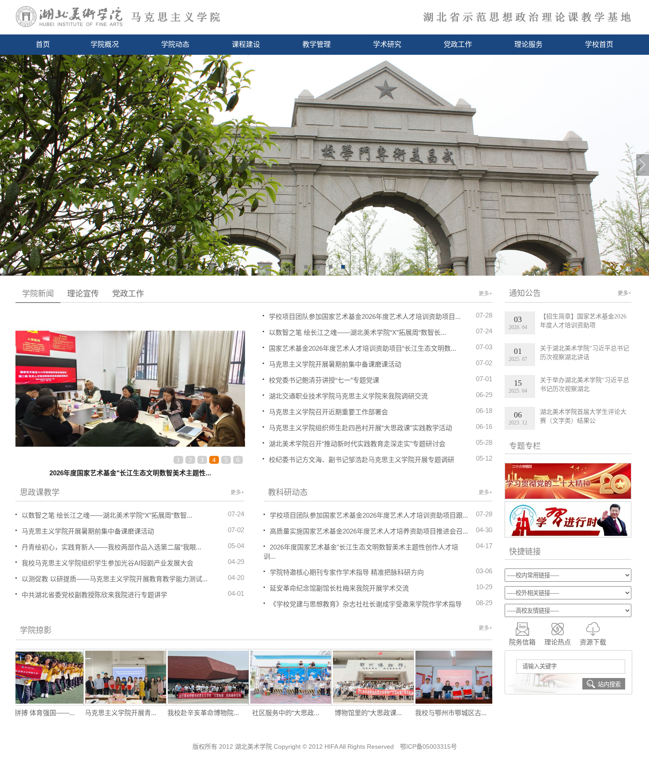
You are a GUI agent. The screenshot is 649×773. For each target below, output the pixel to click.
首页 (43, 44)
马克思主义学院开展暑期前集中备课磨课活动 (380, 363)
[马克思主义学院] (324, 16)
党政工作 (458, 44)
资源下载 (593, 642)
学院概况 (105, 44)
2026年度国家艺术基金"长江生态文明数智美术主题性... (130, 473)
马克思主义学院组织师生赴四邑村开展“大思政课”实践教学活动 (380, 427)
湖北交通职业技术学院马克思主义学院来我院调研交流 (380, 395)
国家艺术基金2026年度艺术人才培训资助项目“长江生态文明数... (380, 347)
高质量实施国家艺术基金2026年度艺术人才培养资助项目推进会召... (369, 531)
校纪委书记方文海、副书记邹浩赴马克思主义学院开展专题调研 (380, 459)
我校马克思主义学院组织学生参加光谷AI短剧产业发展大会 (107, 563)
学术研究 (387, 44)
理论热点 (557, 642)
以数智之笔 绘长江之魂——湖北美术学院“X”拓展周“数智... (107, 515)
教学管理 (316, 44)
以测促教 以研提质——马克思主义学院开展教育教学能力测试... (115, 579)
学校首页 (599, 44)
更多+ (485, 294)
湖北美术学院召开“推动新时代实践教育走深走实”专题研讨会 (380, 443)
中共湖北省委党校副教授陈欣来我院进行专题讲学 (94, 595)
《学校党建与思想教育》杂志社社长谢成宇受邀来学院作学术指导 (366, 604)
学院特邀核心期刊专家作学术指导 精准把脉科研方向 (347, 572)
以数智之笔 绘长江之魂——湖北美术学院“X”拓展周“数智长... (380, 331)
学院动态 (175, 44)
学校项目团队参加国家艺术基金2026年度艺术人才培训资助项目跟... (369, 515)
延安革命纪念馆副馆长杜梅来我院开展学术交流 (339, 588)
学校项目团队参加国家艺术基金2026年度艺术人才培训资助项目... (380, 315)
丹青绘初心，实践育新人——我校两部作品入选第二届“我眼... (111, 547)
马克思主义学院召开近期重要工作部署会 (380, 411)
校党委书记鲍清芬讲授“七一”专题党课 (380, 379)
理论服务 (528, 44)
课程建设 (246, 44)
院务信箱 (522, 642)
